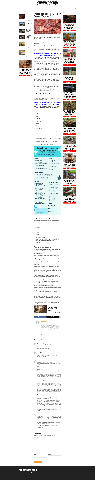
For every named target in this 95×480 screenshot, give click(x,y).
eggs (52, 106)
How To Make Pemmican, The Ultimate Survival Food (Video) (28, 17)
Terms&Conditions (62, 476)
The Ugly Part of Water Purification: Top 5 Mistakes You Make (28, 44)
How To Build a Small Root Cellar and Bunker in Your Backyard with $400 (47, 54)
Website (49, 454)
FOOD (51, 8)
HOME (32, 8)
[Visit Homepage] (47, 3)
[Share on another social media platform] (60, 317)
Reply (39, 358)
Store (56, 8)
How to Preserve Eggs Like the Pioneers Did (28, 52)
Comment (36, 437)
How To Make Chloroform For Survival (28, 36)
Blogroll (67, 476)
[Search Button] (75, 8)
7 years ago (42, 414)
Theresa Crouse (44, 321)
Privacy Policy (57, 476)
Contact (70, 476)
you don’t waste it (42, 84)
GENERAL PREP (38, 8)
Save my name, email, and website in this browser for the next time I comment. (48, 459)
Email (35, 454)
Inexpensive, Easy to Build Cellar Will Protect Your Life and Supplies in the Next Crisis (47, 103)
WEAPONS (45, 8)
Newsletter (61, 8)
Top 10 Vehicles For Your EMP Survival (28, 30)
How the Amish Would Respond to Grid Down (29, 23)
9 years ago (43, 343)
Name (35, 450)
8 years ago (43, 352)
